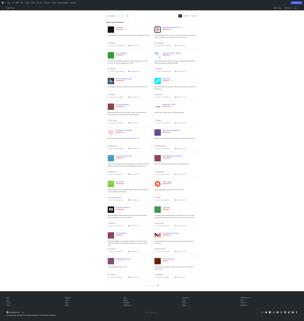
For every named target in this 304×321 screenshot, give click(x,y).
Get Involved (185, 297)
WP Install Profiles (168, 259)
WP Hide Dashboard (122, 104)
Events (184, 300)
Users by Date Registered (171, 130)
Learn (125, 297)
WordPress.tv (128, 305)
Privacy (8, 305)
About (8, 297)
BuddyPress (244, 305)
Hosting (8, 302)
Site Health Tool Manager (124, 130)
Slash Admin (120, 181)
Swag (184, 305)
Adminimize (120, 27)
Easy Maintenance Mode (170, 233)
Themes (67, 300)
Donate (184, 302)
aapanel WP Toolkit (168, 104)
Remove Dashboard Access (171, 27)
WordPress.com (245, 297)
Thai (22, 312)
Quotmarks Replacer (123, 207)
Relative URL (166, 79)
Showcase (67, 297)
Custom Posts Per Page (124, 156)
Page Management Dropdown (172, 156)
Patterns (67, 305)
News (7, 300)
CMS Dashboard (121, 233)
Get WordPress (296, 2)
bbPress (243, 302)
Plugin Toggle (166, 181)
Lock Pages (166, 207)
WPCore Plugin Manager (124, 79)
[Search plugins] (127, 15)
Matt (242, 300)
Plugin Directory (10, 8)
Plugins (67, 302)
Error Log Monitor (121, 53)
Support (126, 300)
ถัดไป (157, 285)
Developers (127, 302)
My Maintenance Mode (123, 259)
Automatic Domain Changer (171, 53)
